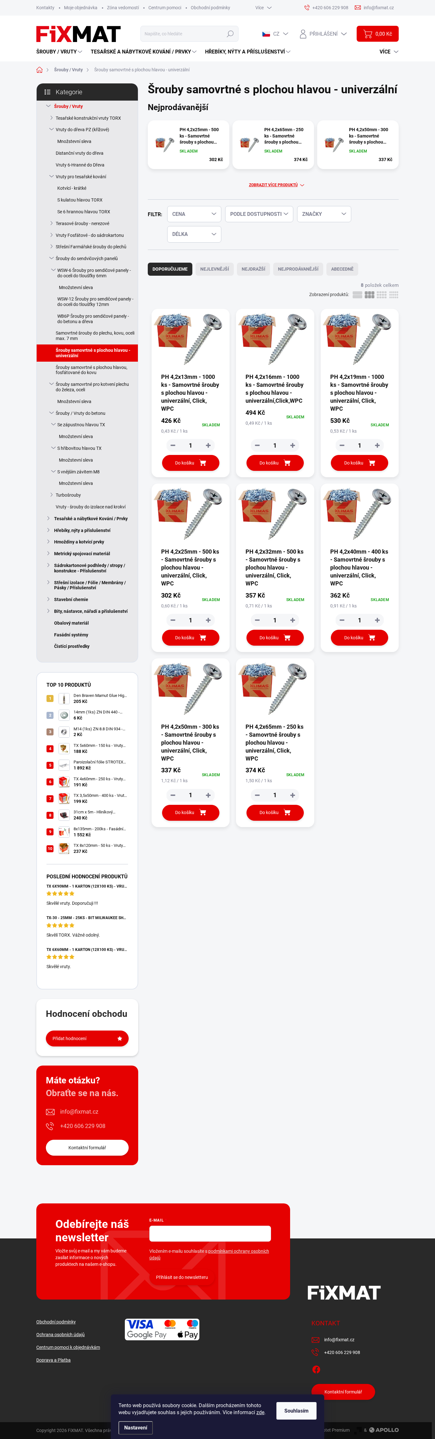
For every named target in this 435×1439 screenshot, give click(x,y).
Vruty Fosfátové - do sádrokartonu (90, 235)
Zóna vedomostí (123, 7)
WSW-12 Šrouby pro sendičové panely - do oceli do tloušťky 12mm (95, 301)
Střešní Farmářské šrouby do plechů (91, 246)
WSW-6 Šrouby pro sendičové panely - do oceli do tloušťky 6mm (94, 273)
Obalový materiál (71, 623)
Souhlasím (296, 1411)
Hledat (230, 33)
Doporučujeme (170, 269)
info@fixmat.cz (79, 1111)
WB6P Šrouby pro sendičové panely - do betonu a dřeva (93, 319)
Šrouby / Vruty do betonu (80, 413)
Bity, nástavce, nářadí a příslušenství (91, 611)
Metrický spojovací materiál (82, 553)
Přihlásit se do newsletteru (182, 1277)
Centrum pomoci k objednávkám (68, 1347)
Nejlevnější (214, 269)
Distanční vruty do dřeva (79, 153)
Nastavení (135, 1428)
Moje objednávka (80, 7)
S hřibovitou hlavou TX (79, 448)
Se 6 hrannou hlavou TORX (83, 211)
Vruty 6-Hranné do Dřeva (80, 164)
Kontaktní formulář (87, 1147)
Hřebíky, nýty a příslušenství (82, 530)
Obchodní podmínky (210, 7)
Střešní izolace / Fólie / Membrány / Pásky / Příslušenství (90, 585)
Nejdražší (253, 269)
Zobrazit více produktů (273, 185)
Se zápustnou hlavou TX (81, 424)
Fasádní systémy (71, 634)
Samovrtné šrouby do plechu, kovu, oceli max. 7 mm (95, 335)
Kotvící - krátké (71, 188)
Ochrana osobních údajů (60, 1334)
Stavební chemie (71, 599)
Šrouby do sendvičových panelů (87, 258)
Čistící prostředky (71, 646)
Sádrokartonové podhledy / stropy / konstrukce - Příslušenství (89, 568)
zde (260, 1412)
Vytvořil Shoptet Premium (324, 1430)
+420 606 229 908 (82, 1126)
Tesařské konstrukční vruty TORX (88, 118)
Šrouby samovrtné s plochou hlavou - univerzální (93, 353)
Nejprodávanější (298, 269)
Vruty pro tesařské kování (81, 176)
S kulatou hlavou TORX (80, 199)
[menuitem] (60, 51)
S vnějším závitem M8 (78, 471)
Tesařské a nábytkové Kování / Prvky (91, 518)
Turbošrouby (68, 495)
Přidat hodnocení (69, 1038)
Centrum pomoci (164, 7)
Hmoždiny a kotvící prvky (79, 541)
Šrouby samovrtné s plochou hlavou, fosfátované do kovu (91, 370)
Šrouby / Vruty (68, 106)
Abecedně (342, 269)
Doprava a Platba (53, 1360)
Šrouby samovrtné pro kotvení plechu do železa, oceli (92, 387)
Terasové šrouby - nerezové (82, 223)
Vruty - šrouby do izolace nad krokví (90, 506)
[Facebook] (316, 1368)
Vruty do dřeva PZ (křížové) (82, 129)
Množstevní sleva (74, 141)
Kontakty (45, 7)
